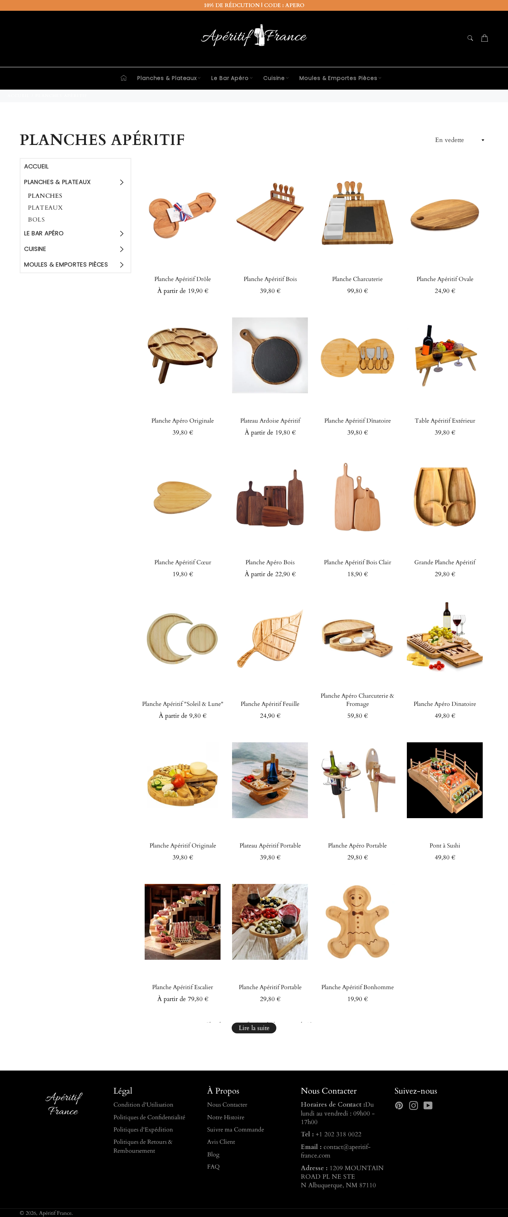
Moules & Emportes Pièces (338, 78)
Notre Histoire (225, 1117)
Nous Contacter (227, 1105)
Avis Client (221, 1142)
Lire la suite (254, 1028)
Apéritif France (55, 1213)
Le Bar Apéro (230, 78)
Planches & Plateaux (167, 78)
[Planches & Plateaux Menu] (121, 182)
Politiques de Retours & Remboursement (143, 1146)
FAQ (213, 1167)
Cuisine (274, 78)
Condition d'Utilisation (143, 1105)
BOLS (36, 220)
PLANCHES (45, 196)
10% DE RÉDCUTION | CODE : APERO (254, 5)
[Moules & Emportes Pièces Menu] (121, 264)
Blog (213, 1154)
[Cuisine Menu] (121, 249)
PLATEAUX (45, 208)
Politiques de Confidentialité (149, 1117)
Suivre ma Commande (235, 1130)
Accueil (36, 166)
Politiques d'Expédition (143, 1130)
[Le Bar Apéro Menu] (121, 233)
